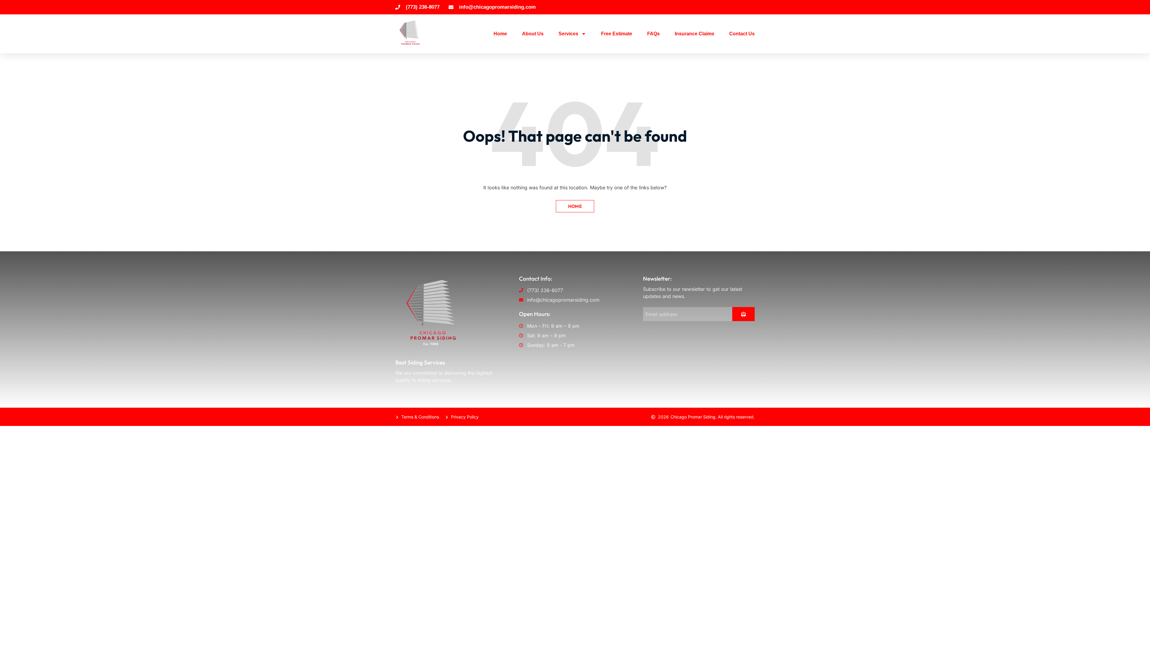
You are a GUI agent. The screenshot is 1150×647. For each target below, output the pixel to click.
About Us (533, 33)
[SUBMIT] (743, 314)
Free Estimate (616, 33)
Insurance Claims (694, 33)
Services (568, 33)
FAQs (653, 33)
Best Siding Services (420, 362)
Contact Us (742, 33)
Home (500, 33)
